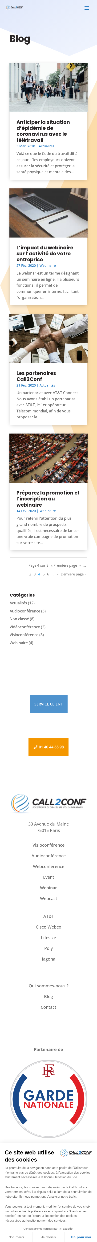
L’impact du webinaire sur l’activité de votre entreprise (44, 253)
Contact (48, 1007)
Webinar (48, 888)
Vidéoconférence (25, 627)
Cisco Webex (48, 927)
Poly (48, 948)
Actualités (46, 146)
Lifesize (48, 937)
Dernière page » (73, 574)
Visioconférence (24, 634)
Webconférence (48, 866)
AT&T (48, 916)
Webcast (48, 898)
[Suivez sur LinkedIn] (53, 1033)
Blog (48, 996)
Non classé (19, 618)
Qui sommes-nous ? (49, 986)
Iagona (48, 959)
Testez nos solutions (48, 720)
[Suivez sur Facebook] (44, 1033)
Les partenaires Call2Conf (36, 376)
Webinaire (48, 265)
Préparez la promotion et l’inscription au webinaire (48, 498)
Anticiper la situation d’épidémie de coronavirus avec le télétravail (43, 131)
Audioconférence (25, 611)
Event (48, 877)
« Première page (64, 565)
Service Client (48, 704)
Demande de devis (48, 731)
